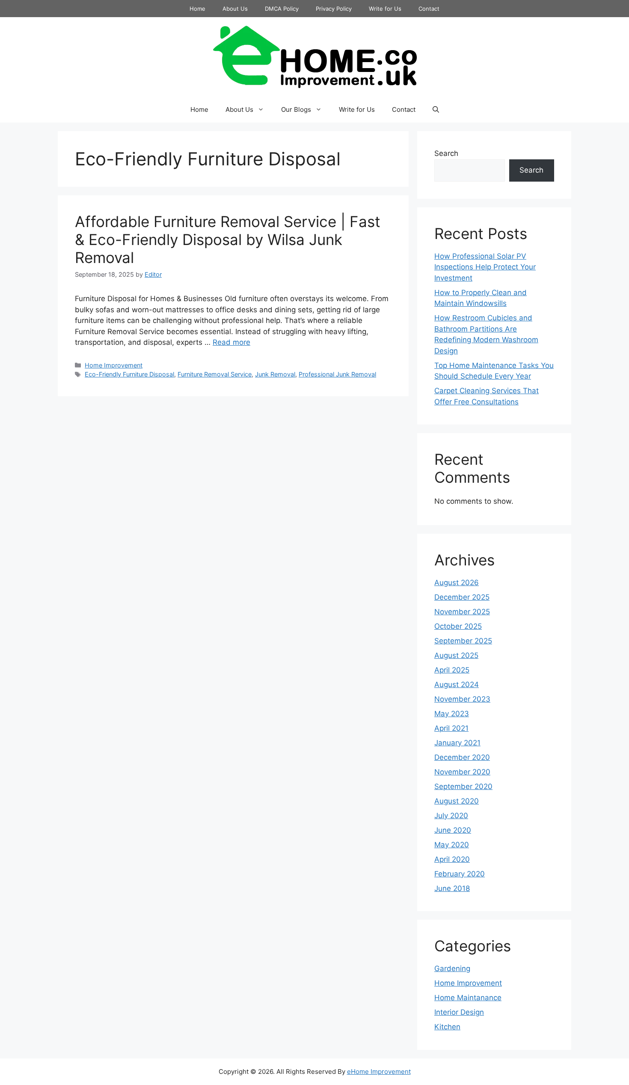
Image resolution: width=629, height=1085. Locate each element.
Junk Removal (275, 374)
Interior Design (459, 1012)
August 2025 (456, 655)
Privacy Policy (334, 8)
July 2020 (451, 815)
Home (197, 8)
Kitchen (447, 1026)
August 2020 (456, 801)
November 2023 (462, 699)
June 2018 (452, 888)
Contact (428, 8)
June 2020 (452, 830)
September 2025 (463, 641)
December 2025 (462, 597)
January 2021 (457, 742)
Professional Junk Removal (337, 374)
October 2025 (458, 626)
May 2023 (451, 713)
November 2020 (462, 772)
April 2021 (451, 728)
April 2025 (451, 670)
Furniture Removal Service (215, 374)
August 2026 (456, 582)
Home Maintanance (467, 997)
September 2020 (463, 786)
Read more (231, 342)
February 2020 (459, 874)
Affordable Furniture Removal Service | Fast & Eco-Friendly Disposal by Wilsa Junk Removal (227, 239)
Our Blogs (296, 109)
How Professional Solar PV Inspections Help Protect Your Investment (485, 267)
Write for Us (385, 8)
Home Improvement (113, 365)
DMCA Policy (282, 8)
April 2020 (452, 859)
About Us (235, 8)
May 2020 (451, 844)
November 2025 (462, 611)
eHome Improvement (379, 1071)
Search (446, 153)
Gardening (452, 968)
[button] (436, 110)
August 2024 (456, 684)
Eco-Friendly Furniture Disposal (129, 374)
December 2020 (462, 757)
